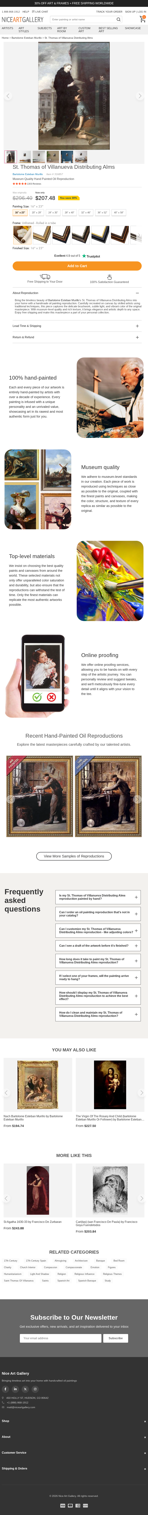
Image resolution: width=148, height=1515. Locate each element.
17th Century (10, 1260)
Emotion (95, 1267)
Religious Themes (112, 1274)
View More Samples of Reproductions (74, 856)
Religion (62, 1274)
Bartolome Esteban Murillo (27, 37)
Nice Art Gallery (26, 20)
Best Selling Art (108, 30)
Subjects (45, 28)
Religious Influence (84, 1274)
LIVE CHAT (41, 11)
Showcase (133, 28)
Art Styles (24, 30)
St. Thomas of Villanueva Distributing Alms (69, 37)
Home (5, 37)
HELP (26, 11)
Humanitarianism (12, 1274)
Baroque (100, 1260)
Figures (112, 1267)
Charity (7, 1267)
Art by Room (62, 30)
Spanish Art (63, 1280)
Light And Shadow (39, 1274)
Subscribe (116, 1338)
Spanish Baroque (87, 1280)
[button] (8, 96)
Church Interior (27, 1267)
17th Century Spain (36, 1260)
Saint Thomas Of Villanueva (18, 1280)
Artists (7, 28)
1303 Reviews (34, 184)
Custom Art (84, 30)
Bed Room (119, 1260)
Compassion (50, 1267)
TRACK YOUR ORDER (109, 11)
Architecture (81, 1260)
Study (108, 1280)
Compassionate (74, 1267)
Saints (45, 1280)
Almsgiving (60, 1260)
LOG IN (142, 11)
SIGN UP (130, 11)
